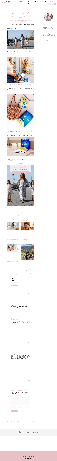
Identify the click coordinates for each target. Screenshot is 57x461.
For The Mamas (20, 1)
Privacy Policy (35, 453)
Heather (12, 318)
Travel (29, 1)
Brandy (12, 302)
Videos (29, 3)
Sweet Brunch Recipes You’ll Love (12, 239)
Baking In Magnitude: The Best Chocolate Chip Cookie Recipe (27, 240)
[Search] (55, 4)
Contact (29, 453)
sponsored (21, 215)
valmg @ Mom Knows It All (15, 284)
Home (20, 453)
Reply (29, 293)
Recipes (35, 1)
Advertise (24, 453)
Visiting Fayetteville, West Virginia (27, 269)
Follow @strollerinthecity (28, 432)
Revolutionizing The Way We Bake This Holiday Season (12, 262)
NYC (12, 1)
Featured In (44, 1)
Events (40, 1)
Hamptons (31, 1)
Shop (38, 1)
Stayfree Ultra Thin (10, 160)
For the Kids (25, 1)
